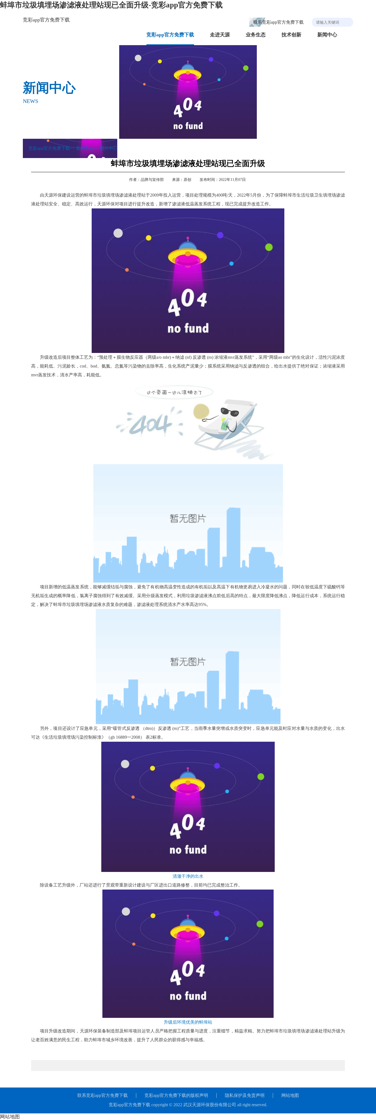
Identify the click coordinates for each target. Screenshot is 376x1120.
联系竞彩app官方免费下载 (278, 22)
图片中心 (108, 148)
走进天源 (220, 34)
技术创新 (291, 34)
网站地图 (290, 1095)
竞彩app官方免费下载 (46, 20)
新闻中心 (327, 34)
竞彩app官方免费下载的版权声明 (176, 1095)
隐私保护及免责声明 (245, 1095)
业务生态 (256, 34)
